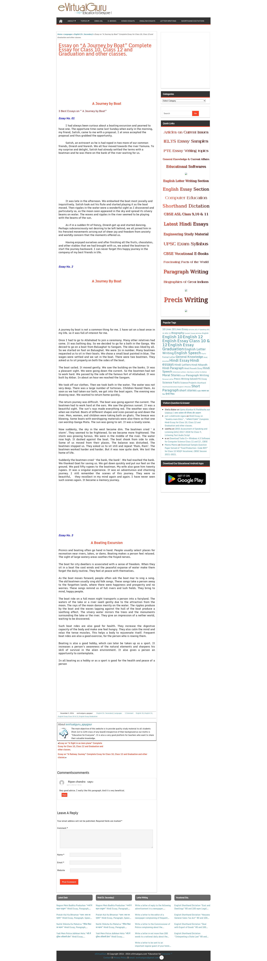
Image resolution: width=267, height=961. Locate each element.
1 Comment (129, 713)
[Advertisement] (107, 79)
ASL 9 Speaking (200, 329)
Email (60, 862)
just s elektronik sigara (175, 416)
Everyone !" (166, 953)
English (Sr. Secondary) (83, 34)
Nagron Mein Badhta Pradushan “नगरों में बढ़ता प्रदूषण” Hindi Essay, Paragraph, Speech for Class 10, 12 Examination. (74, 907)
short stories (187, 390)
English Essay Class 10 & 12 (68, 716)
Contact (107, 957)
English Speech (187, 353)
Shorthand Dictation (192, 20)
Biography (177, 333)
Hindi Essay (179, 360)
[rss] (204, 8)
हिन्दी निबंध (170, 394)
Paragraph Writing (197, 375)
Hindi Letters (182, 364)
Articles (191, 329)
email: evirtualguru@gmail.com (144, 957)
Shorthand (201, 382)
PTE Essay (202, 379)
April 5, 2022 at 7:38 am (74, 785)
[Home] (60, 20)
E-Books (112, 20)
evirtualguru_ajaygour (79, 724)
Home (59, 34)
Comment (62, 828)
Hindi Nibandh (199, 365)
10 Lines (166, 329)
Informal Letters (179, 371)
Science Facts (171, 382)
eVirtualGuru (101, 953)
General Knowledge (189, 356)
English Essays (147, 20)
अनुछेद (199, 390)
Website (61, 870)
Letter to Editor (201, 372)
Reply (64, 795)
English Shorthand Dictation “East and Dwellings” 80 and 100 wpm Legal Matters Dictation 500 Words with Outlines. (192, 907)
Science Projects (188, 382)
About (71, 20)
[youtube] (208, 8)
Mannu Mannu (171, 444)
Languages (68, 34)
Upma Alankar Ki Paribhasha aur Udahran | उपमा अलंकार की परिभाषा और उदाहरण (187, 411)
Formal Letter (168, 357)
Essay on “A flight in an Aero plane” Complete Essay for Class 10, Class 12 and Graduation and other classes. (80, 746)
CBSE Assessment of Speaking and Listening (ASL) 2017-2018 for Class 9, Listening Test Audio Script (186, 432)
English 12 (148, 713)
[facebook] (195, 8)
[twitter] (199, 8)
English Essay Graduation (88, 716)
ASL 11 (168, 333)
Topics (84, 20)
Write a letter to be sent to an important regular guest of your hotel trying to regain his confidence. (152, 944)
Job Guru (190, 372)
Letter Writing (168, 20)
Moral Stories (171, 375)
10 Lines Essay (180, 329)
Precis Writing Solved (185, 379)
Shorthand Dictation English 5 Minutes (176, 387)
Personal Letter (167, 379)
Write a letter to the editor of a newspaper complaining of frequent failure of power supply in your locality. (151, 916)
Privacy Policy (120, 957)
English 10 (140, 713)
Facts (204, 353)
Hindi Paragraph (173, 368)
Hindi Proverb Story (193, 368)
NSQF (183, 375)
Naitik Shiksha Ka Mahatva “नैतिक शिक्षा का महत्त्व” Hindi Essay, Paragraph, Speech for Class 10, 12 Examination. (73, 925)
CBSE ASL (98, 20)
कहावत (203, 390)
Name (60, 854)
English (205, 333)
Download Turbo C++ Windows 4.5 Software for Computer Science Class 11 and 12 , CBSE (187, 440)
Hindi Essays (128, 20)
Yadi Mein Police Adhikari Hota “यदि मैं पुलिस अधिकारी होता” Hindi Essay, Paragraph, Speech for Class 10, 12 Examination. (73, 935)
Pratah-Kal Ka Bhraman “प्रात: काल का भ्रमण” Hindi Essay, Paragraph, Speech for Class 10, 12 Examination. (73, 916)
